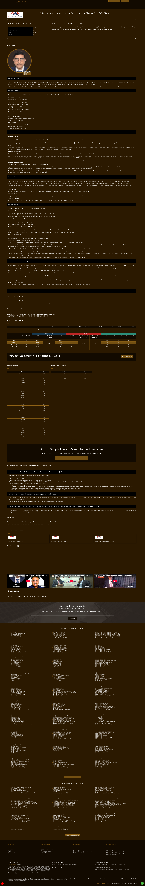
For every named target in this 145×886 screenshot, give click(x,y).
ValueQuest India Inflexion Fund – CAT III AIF (102, 816)
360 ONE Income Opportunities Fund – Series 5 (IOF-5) (20, 791)
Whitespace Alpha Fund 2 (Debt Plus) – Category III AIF (104, 827)
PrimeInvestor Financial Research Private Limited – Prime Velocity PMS (107, 633)
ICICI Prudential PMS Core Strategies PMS (60, 650)
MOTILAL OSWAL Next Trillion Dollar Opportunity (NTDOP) (63, 723)
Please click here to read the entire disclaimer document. (17, 880)
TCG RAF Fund (97, 722)
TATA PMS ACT (97, 715)
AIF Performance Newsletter (46, 848)
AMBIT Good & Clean (14, 680)
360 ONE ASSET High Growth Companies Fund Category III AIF (21, 787)
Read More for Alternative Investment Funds (72, 835)
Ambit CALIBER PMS (14, 677)
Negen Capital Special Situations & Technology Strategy (62, 732)
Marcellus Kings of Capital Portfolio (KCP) (60, 693)
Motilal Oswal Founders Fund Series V (59, 816)
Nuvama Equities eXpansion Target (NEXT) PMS (61, 748)
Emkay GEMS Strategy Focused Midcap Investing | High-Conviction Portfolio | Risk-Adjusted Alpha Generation (29, 759)
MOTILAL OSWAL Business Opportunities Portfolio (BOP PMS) (63, 718)
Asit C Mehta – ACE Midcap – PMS (16, 689)
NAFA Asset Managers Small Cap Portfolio (60, 730)
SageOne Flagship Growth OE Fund (101, 672)
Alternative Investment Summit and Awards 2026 (115, 845)
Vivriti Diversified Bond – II (99, 821)
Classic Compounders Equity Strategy (17, 735)
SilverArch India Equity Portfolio (100, 689)
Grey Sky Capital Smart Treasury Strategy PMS (60, 645)
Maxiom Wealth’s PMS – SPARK (58, 703)
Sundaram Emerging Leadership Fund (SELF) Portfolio (104, 706)
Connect (112, 7)
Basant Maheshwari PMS (15, 703)
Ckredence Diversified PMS (15, 733)
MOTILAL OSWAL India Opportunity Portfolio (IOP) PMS (62, 720)
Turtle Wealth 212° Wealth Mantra (101, 730)
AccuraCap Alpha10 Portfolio (15, 644)
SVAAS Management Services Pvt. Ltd (101, 806)
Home (9, 845)
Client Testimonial (11, 852)
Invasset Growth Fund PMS (57, 663)
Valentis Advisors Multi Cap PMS (100, 750)
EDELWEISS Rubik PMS (14, 752)
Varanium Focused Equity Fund (100, 820)
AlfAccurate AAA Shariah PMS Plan (15, 541)
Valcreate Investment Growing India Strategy (102, 748)
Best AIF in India (11, 847)
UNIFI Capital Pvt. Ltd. (99, 734)
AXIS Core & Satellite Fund (15, 702)
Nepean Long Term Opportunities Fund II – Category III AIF (62, 820)
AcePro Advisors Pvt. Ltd (15, 647)
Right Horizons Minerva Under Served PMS (102, 665)
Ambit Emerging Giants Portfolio (16, 679)
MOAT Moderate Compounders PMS (59, 704)
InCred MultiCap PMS (56, 660)
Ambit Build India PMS (14, 676)
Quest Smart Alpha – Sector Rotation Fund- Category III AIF (105, 787)
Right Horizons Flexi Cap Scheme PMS (101, 664)
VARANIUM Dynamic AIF (99, 819)
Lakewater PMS (55, 687)
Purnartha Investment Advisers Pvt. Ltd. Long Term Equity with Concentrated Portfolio (109, 643)
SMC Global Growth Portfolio (100, 693)
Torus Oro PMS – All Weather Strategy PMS (102, 723)
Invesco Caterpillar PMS (57, 664)
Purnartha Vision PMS (98, 646)
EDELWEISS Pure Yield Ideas (15, 751)
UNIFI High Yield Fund (99, 814)
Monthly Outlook (44, 852)
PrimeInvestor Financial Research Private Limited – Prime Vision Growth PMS (108, 635)
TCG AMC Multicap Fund (99, 720)
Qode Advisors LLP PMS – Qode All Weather (102, 649)
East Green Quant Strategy (15, 749)
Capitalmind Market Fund (15, 717)
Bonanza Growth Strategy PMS (16, 707)
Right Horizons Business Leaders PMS (101, 663)
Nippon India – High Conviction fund (59, 737)
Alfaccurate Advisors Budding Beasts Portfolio (105, 541)
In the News (10, 851)
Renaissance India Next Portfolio (100, 659)
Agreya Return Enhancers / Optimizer (17, 660)
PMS (27, 7)
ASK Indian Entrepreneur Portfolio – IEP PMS (18, 694)
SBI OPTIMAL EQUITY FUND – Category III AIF (103, 799)
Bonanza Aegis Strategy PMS (15, 705)
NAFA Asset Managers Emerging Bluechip (60, 729)
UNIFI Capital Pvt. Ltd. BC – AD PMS (101, 736)
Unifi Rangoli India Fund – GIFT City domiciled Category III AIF (105, 815)
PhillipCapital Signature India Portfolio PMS (60, 762)
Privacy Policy (123, 883)
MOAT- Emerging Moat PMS (57, 707)
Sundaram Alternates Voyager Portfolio (101, 704)
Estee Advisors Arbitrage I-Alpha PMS (17, 765)
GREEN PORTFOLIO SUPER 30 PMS (59, 643)
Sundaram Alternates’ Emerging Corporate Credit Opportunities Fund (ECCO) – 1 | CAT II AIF (110, 803)
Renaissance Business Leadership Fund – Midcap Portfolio (105, 658)
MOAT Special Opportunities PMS (58, 705)
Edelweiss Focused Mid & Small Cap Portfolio (18, 750)
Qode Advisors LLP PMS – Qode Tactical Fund (103, 651)
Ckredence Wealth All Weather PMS (17, 734)
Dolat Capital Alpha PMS (15, 745)
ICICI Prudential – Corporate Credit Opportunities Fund (62, 806)
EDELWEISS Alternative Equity (58, 788)
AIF (36, 7)
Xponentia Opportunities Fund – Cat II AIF (102, 828)
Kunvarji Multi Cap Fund (57, 686)
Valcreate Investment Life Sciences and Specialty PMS (104, 749)
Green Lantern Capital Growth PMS (59, 635)
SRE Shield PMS (98, 701)
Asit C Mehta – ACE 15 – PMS (15, 688)
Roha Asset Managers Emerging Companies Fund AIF (104, 792)
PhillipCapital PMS (56, 761)
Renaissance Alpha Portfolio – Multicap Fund (102, 657)
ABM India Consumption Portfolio (16, 643)
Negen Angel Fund (56, 818)
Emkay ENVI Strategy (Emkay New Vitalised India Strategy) (20, 758)
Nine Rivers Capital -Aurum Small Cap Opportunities (61, 733)
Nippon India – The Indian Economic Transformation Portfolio (63, 738)
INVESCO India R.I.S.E (56, 666)
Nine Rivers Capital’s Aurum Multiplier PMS (60, 734)
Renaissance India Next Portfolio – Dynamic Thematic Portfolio (105, 660)
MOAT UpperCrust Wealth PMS (58, 706)
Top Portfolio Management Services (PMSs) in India (82, 851)
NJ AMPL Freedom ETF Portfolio (58, 744)
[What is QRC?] (22, 321)
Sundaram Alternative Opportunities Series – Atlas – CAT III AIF (105, 805)
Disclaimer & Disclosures (132, 883)
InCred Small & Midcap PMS (57, 661)
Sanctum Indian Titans (99, 677)
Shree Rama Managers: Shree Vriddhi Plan (102, 687)
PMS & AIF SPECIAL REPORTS (46, 851)
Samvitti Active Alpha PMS (99, 675)
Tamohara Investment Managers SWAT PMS (102, 709)
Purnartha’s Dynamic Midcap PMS (100, 647)
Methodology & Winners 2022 (111, 854)
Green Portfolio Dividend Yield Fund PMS (60, 637)
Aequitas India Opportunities (15, 658)
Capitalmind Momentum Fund (16, 718)
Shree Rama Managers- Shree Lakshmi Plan (102, 686)
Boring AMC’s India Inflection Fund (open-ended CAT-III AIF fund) (21, 820)
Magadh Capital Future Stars (57, 688)
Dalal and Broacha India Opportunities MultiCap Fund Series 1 (21, 827)
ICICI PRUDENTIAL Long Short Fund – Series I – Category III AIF (63, 805)
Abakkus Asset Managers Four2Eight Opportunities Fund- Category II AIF (23, 792)
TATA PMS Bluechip (98, 716)
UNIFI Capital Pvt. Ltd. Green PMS (101, 738)
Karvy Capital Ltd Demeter (57, 676)
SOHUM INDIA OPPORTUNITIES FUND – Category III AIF (104, 802)
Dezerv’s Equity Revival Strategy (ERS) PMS (18, 744)
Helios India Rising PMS (57, 646)
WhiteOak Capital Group (99, 766)
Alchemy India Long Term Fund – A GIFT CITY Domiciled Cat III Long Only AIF (23, 802)
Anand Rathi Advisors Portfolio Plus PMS (17, 687)
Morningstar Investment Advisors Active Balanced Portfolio (62, 716)
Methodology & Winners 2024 (111, 850)
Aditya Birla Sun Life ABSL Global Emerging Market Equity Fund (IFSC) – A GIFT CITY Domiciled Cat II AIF (28, 798)
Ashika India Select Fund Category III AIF (17, 813)
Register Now (126, 356)
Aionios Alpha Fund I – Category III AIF (17, 799)
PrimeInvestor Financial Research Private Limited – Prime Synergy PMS (107, 632)
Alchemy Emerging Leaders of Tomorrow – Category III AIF (20, 800)
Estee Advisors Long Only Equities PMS (17, 766)
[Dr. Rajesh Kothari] (19, 60)
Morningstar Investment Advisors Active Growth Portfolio (62, 717)
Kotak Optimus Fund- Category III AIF (59, 813)
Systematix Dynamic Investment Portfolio (102, 708)
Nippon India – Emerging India (58, 736)
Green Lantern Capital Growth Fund (59, 634)
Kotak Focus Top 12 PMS (57, 679)
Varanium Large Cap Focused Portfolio (101, 758)
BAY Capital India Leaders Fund (16, 819)
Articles (42, 845)
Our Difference (76, 849)
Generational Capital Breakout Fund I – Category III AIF (62, 798)
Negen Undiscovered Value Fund (58, 819)
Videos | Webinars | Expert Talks (46, 846)
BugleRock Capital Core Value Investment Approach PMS (20, 709)
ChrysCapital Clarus (14, 732)
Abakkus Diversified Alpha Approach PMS (17, 637)
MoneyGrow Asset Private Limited (58, 708)
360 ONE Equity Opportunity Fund (16, 789)
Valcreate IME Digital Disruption (100, 747)
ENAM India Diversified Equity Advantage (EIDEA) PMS (20, 761)
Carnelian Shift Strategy (15, 723)
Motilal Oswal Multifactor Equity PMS (59, 722)
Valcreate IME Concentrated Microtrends (102, 746)
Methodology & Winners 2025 (111, 848)
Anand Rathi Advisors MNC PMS (16, 686)
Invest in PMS (10, 849)
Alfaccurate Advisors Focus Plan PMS (59, 541)
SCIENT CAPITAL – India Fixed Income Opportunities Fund (105, 800)
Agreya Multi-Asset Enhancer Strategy (17, 659)
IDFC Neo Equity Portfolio (57, 657)
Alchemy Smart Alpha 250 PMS (16, 666)
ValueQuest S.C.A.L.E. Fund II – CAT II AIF (102, 817)
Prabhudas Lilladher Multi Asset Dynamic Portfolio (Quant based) (63, 764)
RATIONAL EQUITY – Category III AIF (101, 789)
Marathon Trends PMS (56, 690)
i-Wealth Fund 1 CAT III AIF (57, 801)
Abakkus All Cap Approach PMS (16, 636)
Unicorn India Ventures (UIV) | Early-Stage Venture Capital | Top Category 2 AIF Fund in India (110, 813)
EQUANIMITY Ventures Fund (57, 791)
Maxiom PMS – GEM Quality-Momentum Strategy (61, 701)
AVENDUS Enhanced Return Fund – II (17, 817)
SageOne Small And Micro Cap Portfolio (102, 673)
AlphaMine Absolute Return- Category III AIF (18, 806)
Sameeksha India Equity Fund (100, 674)
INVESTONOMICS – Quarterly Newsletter (48, 849)
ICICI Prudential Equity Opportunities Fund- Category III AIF (63, 804)
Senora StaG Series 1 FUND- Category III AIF (102, 801)
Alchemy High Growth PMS (15, 664)
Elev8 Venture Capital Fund (57, 790)
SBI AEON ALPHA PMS (99, 680)
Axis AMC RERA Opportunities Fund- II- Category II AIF (20, 818)
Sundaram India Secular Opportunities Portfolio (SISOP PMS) (105, 707)
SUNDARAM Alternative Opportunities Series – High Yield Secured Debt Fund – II (108, 804)
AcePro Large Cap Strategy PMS (16, 649)
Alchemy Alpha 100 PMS (15, 661)
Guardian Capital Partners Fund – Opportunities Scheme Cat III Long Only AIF (66, 800)
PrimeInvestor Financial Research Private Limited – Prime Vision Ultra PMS (107, 636)
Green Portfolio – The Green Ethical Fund (60, 636)
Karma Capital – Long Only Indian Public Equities (61, 675)
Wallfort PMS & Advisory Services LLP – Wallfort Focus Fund (105, 759)
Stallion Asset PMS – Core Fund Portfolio (102, 702)
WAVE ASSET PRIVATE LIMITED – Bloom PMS (102, 761)
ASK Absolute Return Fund (15, 814)
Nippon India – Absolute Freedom (58, 735)
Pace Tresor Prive (56, 751)
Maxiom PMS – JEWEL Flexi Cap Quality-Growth (61, 702)
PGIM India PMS (55, 759)
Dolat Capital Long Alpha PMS (16, 746)
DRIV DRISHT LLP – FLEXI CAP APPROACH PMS (18, 747)
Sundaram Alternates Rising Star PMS (101, 703)
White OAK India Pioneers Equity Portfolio (102, 764)
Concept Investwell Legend (15, 737)
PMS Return (75, 847)
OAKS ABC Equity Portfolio (57, 749)
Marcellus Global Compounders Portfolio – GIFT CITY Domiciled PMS (64, 692)
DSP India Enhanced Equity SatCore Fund (17, 829)
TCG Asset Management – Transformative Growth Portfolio (105, 721)
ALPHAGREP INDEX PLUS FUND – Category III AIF (19, 805)
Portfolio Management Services (79, 845)
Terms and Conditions (116, 883)
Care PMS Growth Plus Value (15, 719)
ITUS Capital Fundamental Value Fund (59, 672)
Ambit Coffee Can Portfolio (15, 678)
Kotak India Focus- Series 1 (57, 680)
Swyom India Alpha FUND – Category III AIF (102, 807)
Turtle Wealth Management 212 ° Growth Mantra (103, 731)
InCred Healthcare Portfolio (57, 659)
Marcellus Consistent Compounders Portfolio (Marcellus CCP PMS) (64, 691)
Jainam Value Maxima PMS (57, 673)
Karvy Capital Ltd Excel (57, 677)
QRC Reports (43, 850)
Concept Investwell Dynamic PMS (16, 736)
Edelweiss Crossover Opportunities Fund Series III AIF (62, 789)
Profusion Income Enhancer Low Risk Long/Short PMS (104, 637)
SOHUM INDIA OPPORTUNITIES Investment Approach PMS (105, 694)
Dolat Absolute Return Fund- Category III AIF (18, 828)
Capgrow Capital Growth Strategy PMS (17, 715)
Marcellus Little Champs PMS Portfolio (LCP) (60, 694)
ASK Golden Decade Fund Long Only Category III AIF (19, 815)
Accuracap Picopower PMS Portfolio (17, 646)
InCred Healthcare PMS (57, 658)
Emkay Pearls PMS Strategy (15, 760)
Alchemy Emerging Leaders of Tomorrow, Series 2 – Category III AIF (22, 801)
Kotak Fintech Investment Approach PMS (60, 678)
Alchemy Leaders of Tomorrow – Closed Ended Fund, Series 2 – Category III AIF (24, 803)
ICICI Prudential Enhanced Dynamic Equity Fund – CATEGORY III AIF (64, 802)
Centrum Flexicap (13, 729)
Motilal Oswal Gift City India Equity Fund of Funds (61, 817)
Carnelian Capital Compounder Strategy (17, 721)
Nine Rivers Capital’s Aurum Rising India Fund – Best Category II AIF (64, 821)
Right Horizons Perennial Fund (100, 666)
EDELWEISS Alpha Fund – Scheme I (59, 787)
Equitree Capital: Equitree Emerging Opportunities (19, 764)
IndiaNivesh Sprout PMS (57, 662)
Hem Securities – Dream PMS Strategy (59, 647)
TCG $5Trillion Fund (98, 719)
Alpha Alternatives (14, 674)
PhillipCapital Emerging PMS (57, 760)
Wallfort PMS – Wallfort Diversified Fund (102, 760)
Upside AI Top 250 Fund (99, 745)
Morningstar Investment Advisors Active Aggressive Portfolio (63, 715)
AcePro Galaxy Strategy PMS (15, 648)
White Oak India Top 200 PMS (100, 765)
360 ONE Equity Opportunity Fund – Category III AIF (19, 790)
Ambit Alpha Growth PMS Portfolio (16, 675)
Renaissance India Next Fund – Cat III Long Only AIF (104, 790)
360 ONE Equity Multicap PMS (16, 635)
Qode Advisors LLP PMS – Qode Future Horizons (103, 650)
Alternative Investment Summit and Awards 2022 (115, 853)
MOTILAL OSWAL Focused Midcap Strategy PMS (61, 719)
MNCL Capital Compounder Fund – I (59, 815)
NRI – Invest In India (12, 850)
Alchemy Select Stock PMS (15, 665)
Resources (71, 7)
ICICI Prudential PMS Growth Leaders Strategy (60, 651)
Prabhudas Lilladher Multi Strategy (58, 765)
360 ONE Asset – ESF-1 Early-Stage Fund (17, 788)
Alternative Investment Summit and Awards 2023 (115, 851)
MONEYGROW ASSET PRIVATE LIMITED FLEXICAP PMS (62, 709)
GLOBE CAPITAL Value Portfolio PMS (59, 632)
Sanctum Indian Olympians (99, 676)
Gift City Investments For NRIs (79, 852)
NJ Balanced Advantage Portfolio (58, 746)
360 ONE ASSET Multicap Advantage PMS (18, 633)
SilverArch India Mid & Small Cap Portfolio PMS (103, 690)
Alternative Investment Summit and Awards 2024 (115, 849)
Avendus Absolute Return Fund (16, 816)
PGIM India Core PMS (56, 758)
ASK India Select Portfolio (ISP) (16, 693)
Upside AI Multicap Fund (99, 744)
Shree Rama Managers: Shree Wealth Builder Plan (103, 688)
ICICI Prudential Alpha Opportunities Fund (60, 648)
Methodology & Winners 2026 (111, 846)
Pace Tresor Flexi (56, 750)
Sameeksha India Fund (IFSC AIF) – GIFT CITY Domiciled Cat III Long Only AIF (108, 798)
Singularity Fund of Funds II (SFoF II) (101, 692)
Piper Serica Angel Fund (57, 827)
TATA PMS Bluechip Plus (99, 717)
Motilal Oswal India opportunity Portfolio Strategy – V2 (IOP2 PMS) (64, 721)
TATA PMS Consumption (99, 718)
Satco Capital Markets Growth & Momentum (102, 679)
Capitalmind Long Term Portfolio (16, 716)
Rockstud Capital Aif (98, 791)
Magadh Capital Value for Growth (58, 689)
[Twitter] (55, 867)
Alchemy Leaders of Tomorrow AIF (16, 804)
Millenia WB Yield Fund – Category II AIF (59, 814)
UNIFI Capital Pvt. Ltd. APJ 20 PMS (101, 735)
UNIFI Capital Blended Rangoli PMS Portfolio (102, 733)
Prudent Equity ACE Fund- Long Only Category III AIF (62, 828)
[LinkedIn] (58, 867)
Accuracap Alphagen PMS (15, 645)
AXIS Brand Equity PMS (14, 701)
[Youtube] (61, 867)
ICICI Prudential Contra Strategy (58, 649)
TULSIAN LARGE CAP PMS (99, 729)
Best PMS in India (11, 848)
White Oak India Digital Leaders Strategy (102, 763)
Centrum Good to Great (14, 730)
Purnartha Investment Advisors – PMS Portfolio (103, 644)
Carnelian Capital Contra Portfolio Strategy (18, 722)
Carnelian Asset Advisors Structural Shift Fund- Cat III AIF (20, 821)
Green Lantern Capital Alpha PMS (58, 633)
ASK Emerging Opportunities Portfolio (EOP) (18, 692)
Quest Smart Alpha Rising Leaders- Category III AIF (103, 788)
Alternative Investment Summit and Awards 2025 (115, 847)
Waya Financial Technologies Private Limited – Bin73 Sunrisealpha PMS (107, 762)
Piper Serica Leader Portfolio (58, 763)
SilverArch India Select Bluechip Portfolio (102, 691)
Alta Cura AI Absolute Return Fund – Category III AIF (19, 807)
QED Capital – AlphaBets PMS (100, 648)
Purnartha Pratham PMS (99, 645)
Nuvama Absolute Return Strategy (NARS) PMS (60, 747)
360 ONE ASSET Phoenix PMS (16, 634)
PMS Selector (75, 846)
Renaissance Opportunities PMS (100, 661)
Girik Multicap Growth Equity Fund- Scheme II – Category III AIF (63, 799)
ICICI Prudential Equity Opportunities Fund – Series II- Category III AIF (64, 803)
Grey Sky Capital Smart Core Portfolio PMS (60, 644)
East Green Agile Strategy (15, 748)
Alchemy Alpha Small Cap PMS (16, 662)
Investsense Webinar (77, 850)
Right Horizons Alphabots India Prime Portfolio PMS (103, 662)
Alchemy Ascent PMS (14, 663)
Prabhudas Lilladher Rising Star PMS (59, 766)
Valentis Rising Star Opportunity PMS (101, 751)
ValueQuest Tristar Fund (99, 818)
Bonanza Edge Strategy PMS (15, 706)
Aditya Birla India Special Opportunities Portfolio (19, 651)
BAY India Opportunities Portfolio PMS (17, 704)
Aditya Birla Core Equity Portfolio (16, 650)
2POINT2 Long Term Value (15, 632)
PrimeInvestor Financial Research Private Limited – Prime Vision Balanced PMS (108, 634)
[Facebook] (53, 867)
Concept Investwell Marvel (15, 738)
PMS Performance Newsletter (46, 847)
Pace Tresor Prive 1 (56, 752)
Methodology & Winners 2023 (111, 852)
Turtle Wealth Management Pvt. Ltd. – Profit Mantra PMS (104, 732)
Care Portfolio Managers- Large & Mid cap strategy (19, 720)
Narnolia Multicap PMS (57, 731)
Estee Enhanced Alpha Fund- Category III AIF (60, 792)
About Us (10, 846)
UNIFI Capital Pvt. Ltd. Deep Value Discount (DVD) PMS (104, 737)
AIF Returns (75, 848)
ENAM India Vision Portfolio (15, 762)
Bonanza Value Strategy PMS (15, 708)
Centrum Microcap (14, 731)
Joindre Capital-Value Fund (57, 674)
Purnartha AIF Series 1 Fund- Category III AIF (60, 829)
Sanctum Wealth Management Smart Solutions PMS (103, 678)
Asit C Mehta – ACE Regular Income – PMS (18, 691)
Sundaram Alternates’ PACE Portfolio (101, 705)
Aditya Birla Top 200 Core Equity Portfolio (17, 657)
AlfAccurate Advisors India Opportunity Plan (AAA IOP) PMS (20, 673)
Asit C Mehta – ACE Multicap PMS (16, 690)
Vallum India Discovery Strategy (100, 752)
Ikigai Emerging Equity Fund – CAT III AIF (60, 807)
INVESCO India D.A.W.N (57, 665)
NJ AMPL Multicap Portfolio (57, 745)
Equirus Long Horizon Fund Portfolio (17, 763)
